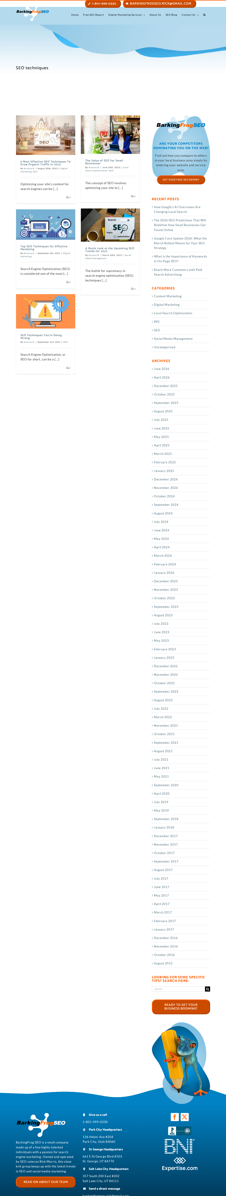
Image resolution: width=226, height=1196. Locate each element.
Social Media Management (173, 339)
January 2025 (164, 471)
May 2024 (161, 539)
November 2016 (166, 946)
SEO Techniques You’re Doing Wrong (41, 337)
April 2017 (162, 904)
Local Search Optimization (173, 313)
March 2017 (163, 912)
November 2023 (166, 589)
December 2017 (166, 836)
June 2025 (161, 428)
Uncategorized (165, 347)
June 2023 (161, 632)
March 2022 (163, 717)
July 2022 (161, 708)
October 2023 (164, 598)
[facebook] (175, 1117)
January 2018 (164, 827)
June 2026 (161, 369)
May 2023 (161, 640)
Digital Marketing (167, 304)
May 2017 (161, 895)
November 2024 (166, 488)
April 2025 (162, 445)
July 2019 (161, 802)
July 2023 (161, 623)
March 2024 (163, 555)
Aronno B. (29, 168)
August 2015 (163, 963)
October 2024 (164, 496)
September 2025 (166, 403)
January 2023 (164, 658)
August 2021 (163, 751)
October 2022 (164, 683)
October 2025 (164, 394)
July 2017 (161, 878)
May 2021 (161, 776)
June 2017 (161, 887)
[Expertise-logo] (179, 1158)
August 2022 (163, 700)
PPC (157, 322)
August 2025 (163, 411)
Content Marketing (168, 296)
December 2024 (166, 479)
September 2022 (166, 691)
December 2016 (166, 938)
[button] (204, 15)
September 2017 (166, 861)
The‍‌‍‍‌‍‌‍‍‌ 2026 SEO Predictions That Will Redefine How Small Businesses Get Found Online (180, 225)
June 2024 (161, 530)
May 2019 (161, 810)
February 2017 (165, 921)
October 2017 (164, 853)
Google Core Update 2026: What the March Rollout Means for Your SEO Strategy (180, 243)
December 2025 (166, 386)
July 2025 (161, 420)
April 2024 (162, 547)
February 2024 (165, 564)
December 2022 (166, 666)
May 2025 (161, 437)
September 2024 (166, 505)
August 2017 (163, 870)
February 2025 (165, 462)
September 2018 (166, 819)
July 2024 (161, 522)
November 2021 (166, 725)
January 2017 (164, 929)
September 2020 (166, 785)
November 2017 (166, 844)
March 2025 (163, 454)
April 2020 (162, 793)
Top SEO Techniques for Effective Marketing (43, 248)
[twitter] (185, 1117)
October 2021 (164, 734)
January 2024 (164, 573)
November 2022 (166, 674)
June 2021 (161, 768)
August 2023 (163, 615)
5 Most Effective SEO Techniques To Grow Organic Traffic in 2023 (45, 163)
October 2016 (164, 955)
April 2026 (162, 377)
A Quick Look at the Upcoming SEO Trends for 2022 (109, 250)
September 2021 (166, 742)
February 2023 (165, 649)
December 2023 (166, 581)
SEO (35, 171)
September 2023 (166, 607)
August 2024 (163, 513)
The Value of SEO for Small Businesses (104, 162)
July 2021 (161, 759)
